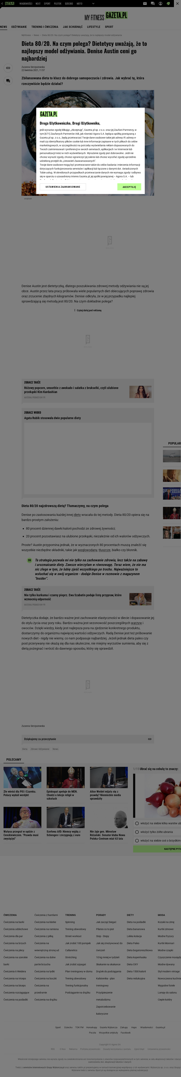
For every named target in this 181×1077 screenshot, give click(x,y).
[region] (90, 151)
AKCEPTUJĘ (129, 187)
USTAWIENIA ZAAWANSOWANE (63, 186)
